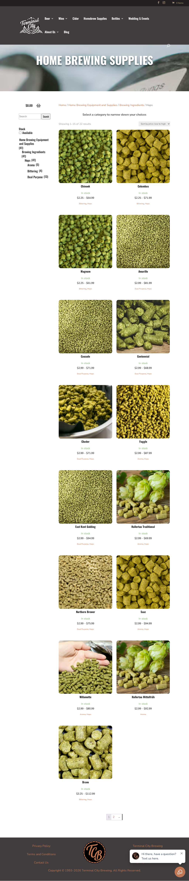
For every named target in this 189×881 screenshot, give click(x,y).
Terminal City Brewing (148, 846)
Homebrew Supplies (95, 19)
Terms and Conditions (41, 854)
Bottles (116, 19)
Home (62, 105)
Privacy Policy (41, 846)
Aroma (140, 459)
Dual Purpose (140, 289)
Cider (76, 19)
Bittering (82, 203)
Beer (47, 19)
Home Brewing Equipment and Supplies (92, 105)
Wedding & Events (138, 19)
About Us (50, 32)
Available (27, 132)
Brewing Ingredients (131, 105)
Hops (89, 203)
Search (46, 116)
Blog (66, 32)
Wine (61, 19)
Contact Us (41, 863)
